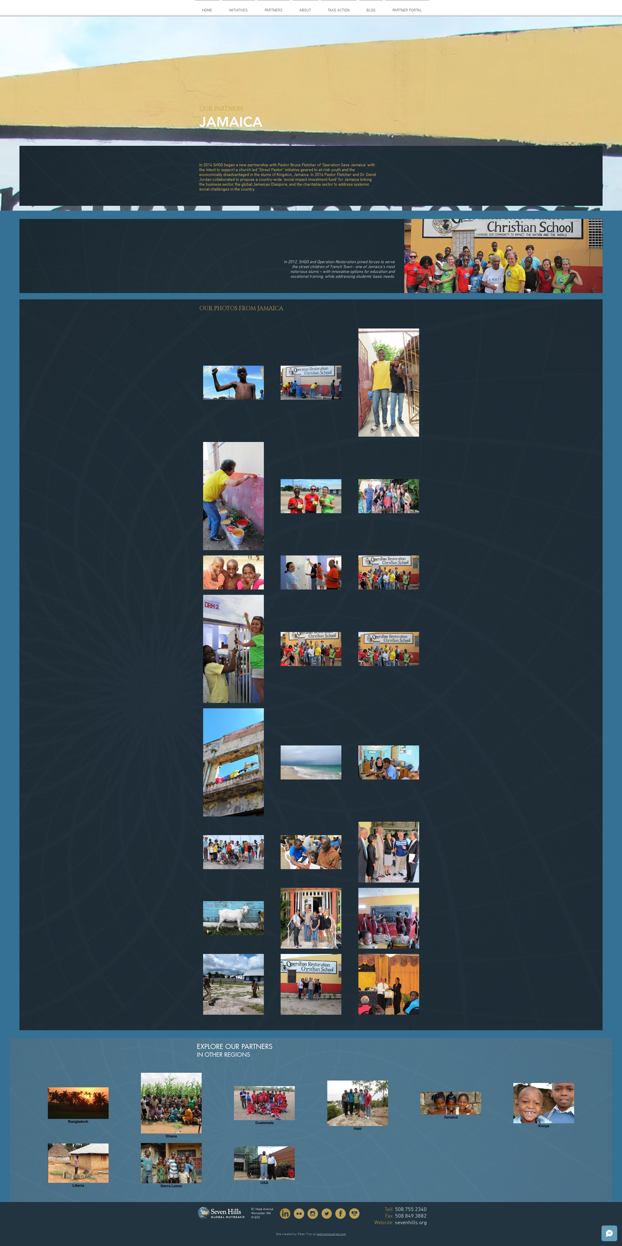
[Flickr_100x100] (299, 1213)
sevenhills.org (411, 1223)
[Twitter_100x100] (326, 1213)
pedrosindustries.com (331, 1234)
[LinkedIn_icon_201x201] (285, 1213)
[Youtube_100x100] (354, 1213)
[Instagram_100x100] (313, 1213)
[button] (273, 8)
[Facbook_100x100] (340, 1213)
